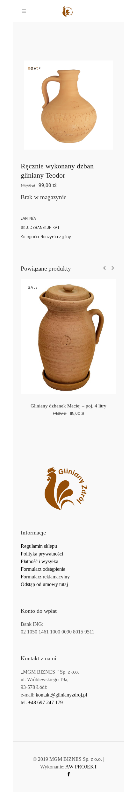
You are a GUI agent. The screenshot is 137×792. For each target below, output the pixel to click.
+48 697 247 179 (45, 702)
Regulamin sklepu (39, 546)
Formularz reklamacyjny (45, 576)
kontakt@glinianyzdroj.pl (61, 694)
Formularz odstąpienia (43, 569)
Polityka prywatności (42, 553)
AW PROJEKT (81, 766)
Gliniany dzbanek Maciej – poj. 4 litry (68, 405)
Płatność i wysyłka (39, 561)
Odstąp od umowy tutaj (44, 584)
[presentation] (104, 268)
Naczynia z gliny (55, 236)
